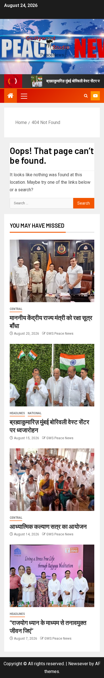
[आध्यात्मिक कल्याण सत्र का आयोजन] (52, 479)
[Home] (10, 96)
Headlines (17, 413)
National (34, 413)
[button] (23, 96)
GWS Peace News (59, 334)
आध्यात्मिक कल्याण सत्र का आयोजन (48, 526)
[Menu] (23, 96)
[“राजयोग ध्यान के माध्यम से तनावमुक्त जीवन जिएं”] (52, 576)
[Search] (85, 96)
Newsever (78, 663)
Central (16, 309)
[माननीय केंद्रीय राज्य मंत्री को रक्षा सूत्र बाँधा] (52, 271)
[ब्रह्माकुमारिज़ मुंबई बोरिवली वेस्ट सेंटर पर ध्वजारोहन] (52, 375)
